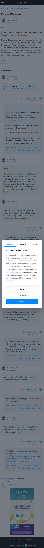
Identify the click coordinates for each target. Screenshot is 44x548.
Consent (10, 244)
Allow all (22, 302)
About (34, 244)
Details (23, 244)
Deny (22, 289)
